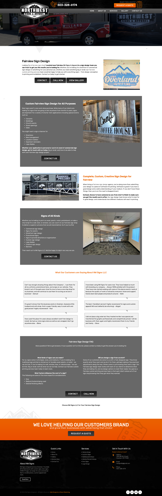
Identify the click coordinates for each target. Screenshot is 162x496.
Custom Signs (86, 454)
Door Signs (85, 461)
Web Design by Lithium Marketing (60, 492)
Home (92, 11)
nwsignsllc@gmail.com (123, 463)
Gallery (124, 11)
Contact (42, 80)
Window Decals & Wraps (89, 459)
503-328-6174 (67, 5)
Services (113, 11)
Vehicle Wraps (86, 452)
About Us (102, 11)
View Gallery (76, 80)
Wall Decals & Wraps (88, 457)
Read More (25, 479)
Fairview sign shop (38, 65)
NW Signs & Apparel (70, 65)
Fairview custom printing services (95, 371)
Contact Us (137, 11)
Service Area (55, 459)
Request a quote (124, 5)
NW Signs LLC (40, 250)
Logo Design (86, 464)
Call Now (58, 80)
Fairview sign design (36, 152)
